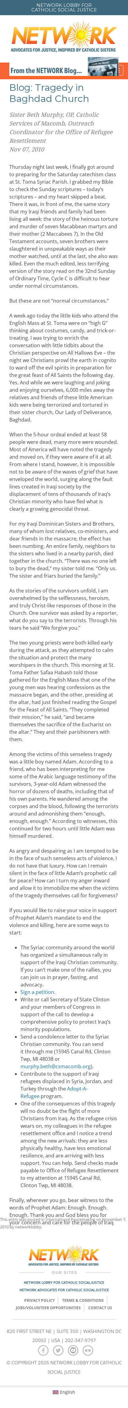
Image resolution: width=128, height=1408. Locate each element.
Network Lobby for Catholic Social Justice (64, 1282)
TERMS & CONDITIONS (83, 1300)
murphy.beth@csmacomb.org (56, 1066)
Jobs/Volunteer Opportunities (48, 1307)
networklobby (28, 1227)
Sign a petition (37, 992)
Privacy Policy (39, 1300)
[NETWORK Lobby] (64, 38)
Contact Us (100, 1307)
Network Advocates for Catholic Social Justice (64, 1290)
